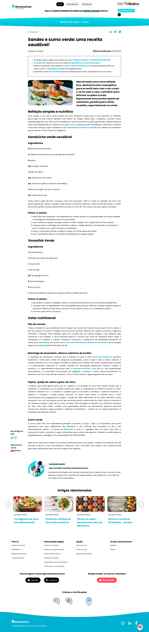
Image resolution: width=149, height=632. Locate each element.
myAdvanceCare (127, 11)
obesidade (44, 342)
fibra (56, 336)
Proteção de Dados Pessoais (54, 550)
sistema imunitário (82, 368)
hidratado (68, 429)
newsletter (12, 451)
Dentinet (113, 545)
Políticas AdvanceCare (52, 554)
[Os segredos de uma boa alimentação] (27, 504)
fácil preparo (94, 63)
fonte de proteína (101, 357)
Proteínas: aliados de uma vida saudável (58, 520)
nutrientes (56, 71)
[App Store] (33, 580)
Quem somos (50, 11)
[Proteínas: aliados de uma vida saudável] (58, 504)
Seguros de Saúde (18, 545)
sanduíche (41, 63)
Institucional (86, 4)
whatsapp (120, 32)
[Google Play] (51, 580)
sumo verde (70, 66)
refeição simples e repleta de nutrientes (91, 60)
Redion (112, 550)
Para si (60, 4)
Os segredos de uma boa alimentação (26, 520)
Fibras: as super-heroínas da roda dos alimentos (90, 522)
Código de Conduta (51, 558)
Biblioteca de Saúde (69, 22)
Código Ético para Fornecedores (55, 562)
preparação (84, 66)
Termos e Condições (51, 545)
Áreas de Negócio (87, 11)
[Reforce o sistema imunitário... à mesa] (121, 504)
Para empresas (72, 4)
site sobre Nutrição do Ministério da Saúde (86, 342)
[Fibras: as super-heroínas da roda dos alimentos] (90, 504)
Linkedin (110, 32)
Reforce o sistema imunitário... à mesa (120, 520)
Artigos (85, 22)
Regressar (34, 32)
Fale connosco (81, 545)
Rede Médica (102, 11)
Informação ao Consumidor (54, 566)
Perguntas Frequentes (84, 554)
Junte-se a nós (81, 550)
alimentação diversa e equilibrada (84, 127)
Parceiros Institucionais (68, 11)
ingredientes (77, 63)
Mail (115, 32)
